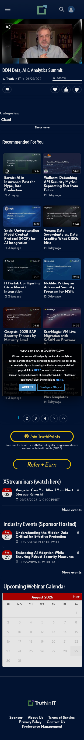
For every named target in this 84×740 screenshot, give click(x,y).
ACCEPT (27, 387)
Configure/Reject (50, 387)
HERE (37, 370)
